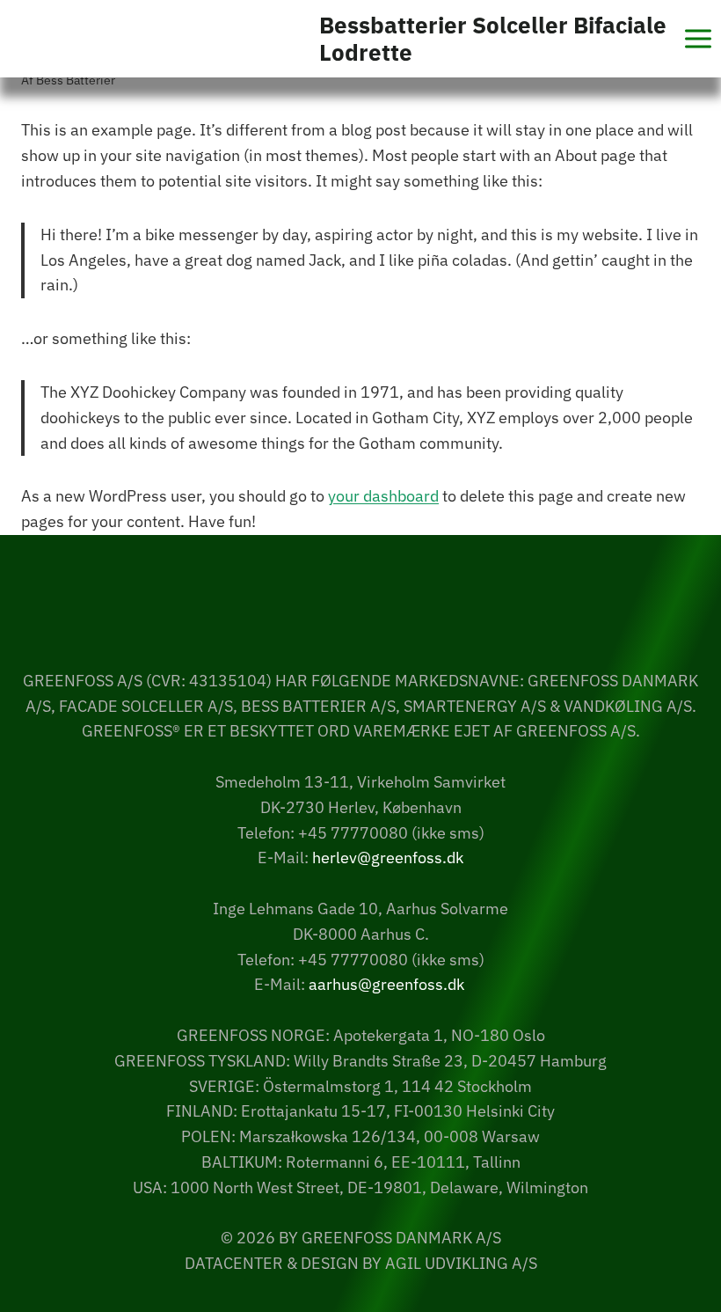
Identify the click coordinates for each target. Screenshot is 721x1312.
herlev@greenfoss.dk (387, 857)
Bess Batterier (75, 79)
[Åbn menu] (697, 38)
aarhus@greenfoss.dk (386, 984)
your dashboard (383, 496)
